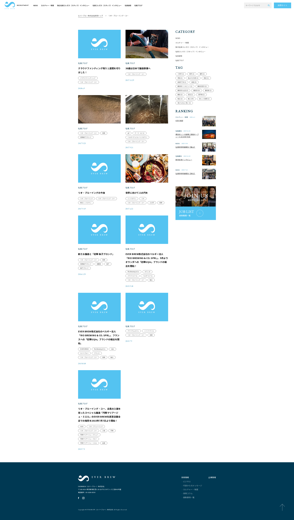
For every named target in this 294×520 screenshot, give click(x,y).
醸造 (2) (180, 94)
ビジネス (187, 481)
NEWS (35, 5)
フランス (97, 353)
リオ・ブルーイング (86, 198)
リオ (142, 198)
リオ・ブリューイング (96, 426)
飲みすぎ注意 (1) (193, 78)
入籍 (103, 430)
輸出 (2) (180, 99)
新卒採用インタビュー (183, 159)
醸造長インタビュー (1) (185, 86)
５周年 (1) (181, 74)
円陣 (112, 430)
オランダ (147, 272)
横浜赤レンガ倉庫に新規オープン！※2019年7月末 (187, 135)
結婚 (103, 443)
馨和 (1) (202, 74)
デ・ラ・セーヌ (139, 133)
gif (128, 133)
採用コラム (188, 493)
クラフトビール (132, 276)
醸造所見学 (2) (202, 86)
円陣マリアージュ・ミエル (88, 443)
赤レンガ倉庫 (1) (204, 99)
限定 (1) (206, 78)
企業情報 (212, 477)
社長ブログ (138, 5)
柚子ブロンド (84, 268)
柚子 (107, 264)
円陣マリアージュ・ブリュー (89, 435)
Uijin (112, 349)
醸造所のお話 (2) (183, 90)
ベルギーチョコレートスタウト (137, 137)
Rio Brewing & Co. (133, 272)
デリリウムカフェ (133, 331)
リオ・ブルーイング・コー (88, 82)
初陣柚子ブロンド (85, 137)
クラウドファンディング (87, 78)
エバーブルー (84, 353)
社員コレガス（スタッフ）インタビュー (107, 5)
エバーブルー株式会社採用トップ (90, 15)
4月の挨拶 (179, 120)
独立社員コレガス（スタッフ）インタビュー (73, 5)
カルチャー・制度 (47, 5)
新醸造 (99, 264)
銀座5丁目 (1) (182, 82)
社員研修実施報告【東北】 (185, 173)
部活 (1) (190, 94)
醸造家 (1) (208, 90)
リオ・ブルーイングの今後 (91, 192)
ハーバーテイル (149, 331)
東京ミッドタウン (85, 203)
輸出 (151, 280)
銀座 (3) (194, 82)
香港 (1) (180, 78)
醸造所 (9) (197, 90)
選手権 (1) (201, 94)
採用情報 (185, 477)
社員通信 (128, 5)
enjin (81, 426)
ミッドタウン (132, 198)
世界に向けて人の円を (137, 192)
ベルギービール (148, 276)
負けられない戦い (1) (184, 103)
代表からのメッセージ (192, 485)
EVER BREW (84, 349)
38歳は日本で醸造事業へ (138, 68)
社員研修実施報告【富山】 (185, 147)
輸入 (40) (191, 99)
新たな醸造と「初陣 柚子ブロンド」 (96, 254)
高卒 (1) (191, 74)
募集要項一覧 (189, 497)
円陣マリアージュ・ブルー (88, 439)
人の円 (152, 203)
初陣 (103, 133)
